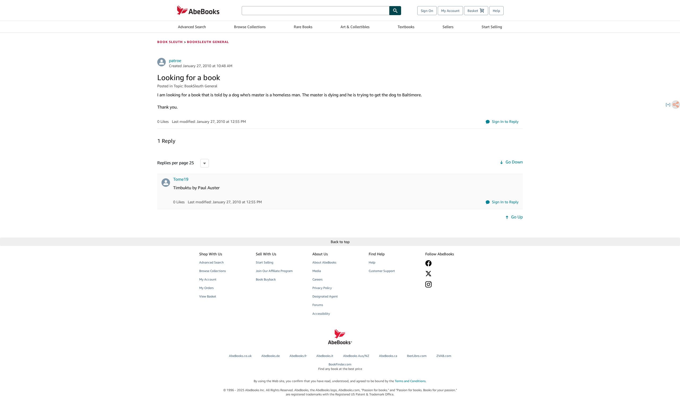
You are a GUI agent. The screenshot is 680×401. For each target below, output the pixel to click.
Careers (317, 279)
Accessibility (321, 314)
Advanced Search (192, 26)
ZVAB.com (443, 356)
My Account (450, 10)
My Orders (206, 288)
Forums (317, 305)
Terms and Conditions (410, 381)
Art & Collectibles (355, 26)
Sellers (448, 26)
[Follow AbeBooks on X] (449, 273)
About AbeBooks (324, 262)
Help (496, 10)
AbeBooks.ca (388, 356)
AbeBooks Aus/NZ (356, 356)
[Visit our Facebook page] (449, 263)
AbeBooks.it (324, 356)
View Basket (207, 296)
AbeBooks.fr (298, 356)
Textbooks (406, 26)
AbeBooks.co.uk (240, 356)
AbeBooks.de (270, 356)
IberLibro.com (417, 356)
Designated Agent (325, 296)
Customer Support (382, 271)
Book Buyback (266, 279)
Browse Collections (250, 26)
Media (316, 271)
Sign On (427, 10)
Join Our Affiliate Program (274, 271)
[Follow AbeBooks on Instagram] (449, 284)
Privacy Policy (322, 288)
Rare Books (303, 26)
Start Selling (492, 26)
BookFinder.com (340, 366)
